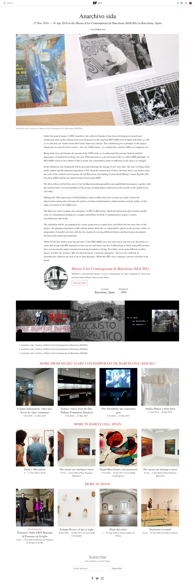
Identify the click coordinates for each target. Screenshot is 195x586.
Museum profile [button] (79, 282)
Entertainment (35, 529)
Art (99, 3)
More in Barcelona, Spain (97, 424)
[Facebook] (92, 578)
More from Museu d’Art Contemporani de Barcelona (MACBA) (97, 363)
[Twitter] (97, 578)
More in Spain (97, 484)
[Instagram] (102, 578)
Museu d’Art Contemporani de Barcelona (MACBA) (110, 268)
